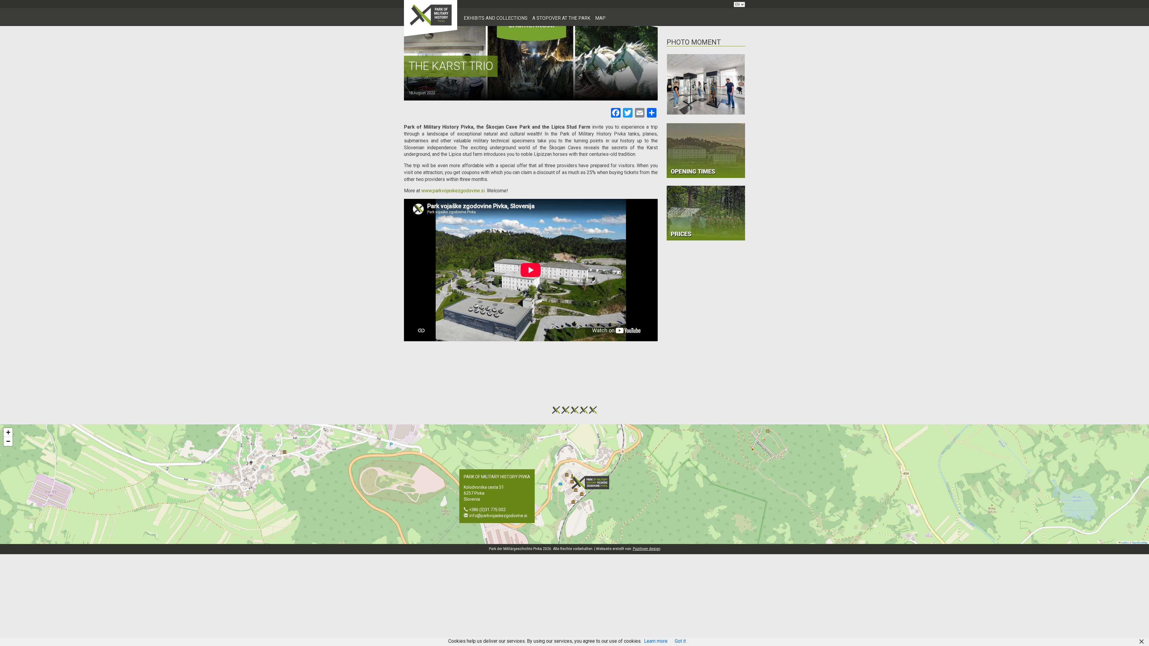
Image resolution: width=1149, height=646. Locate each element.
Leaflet (1124, 542)
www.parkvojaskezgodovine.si (453, 191)
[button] (592, 482)
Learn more (656, 641)
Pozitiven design (646, 549)
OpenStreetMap (1140, 542)
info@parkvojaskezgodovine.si (498, 515)
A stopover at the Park (561, 18)
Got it (680, 641)
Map (600, 18)
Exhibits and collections (496, 18)
